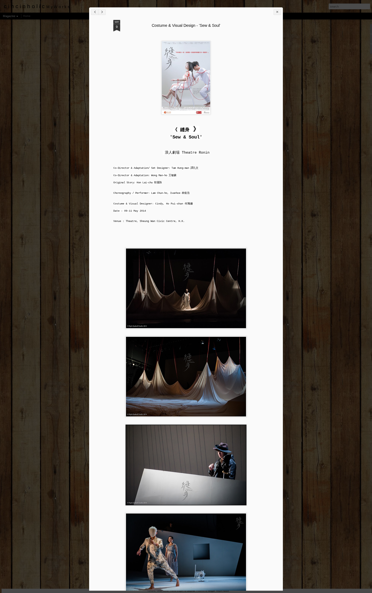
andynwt (191, 591)
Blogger (211, 591)
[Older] (102, 12)
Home (26, 15)
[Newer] (94, 12)
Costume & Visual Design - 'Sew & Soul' (186, 25)
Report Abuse (222, 591)
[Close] (277, 12)
